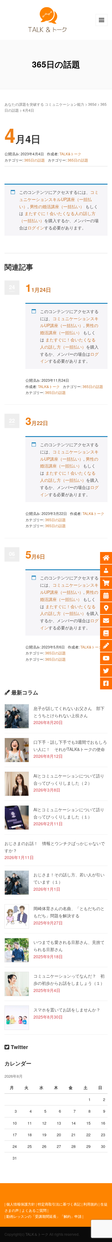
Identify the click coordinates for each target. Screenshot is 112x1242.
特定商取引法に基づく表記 (59, 1203)
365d (92, 104)
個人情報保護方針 (20, 1203)
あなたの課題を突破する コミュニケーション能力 (44, 104)
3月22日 (36, 423)
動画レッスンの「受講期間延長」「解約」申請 (44, 1216)
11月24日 (38, 290)
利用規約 (90, 1203)
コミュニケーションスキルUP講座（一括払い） (59, 199)
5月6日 (35, 556)
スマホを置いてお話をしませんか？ (66, 1010)
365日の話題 (34, 159)
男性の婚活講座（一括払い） (57, 206)
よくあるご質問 (34, 1210)
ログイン (35, 228)
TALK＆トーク (36, 1234)
